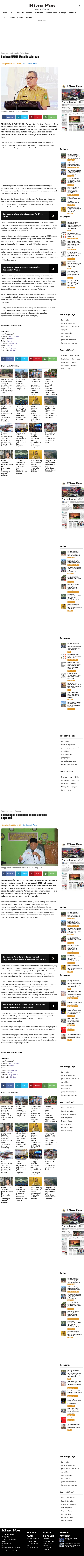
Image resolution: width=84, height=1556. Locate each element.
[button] (79, 6)
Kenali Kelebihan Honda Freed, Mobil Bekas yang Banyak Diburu (72, 1545)
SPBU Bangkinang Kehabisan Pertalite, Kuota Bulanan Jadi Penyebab (73, 274)
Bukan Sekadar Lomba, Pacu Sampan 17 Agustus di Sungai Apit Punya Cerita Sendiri (7, 439)
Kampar (70, 213)
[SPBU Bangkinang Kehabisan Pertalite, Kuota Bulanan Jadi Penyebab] (63, 273)
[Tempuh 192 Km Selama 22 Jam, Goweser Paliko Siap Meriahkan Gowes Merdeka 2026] (35, 373)
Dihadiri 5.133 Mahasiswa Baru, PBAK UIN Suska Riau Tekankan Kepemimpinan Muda (22, 412)
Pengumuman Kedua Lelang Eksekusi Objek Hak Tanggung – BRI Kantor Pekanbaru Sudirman (73, 244)
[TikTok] (9, 1551)
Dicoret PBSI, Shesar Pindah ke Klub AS (71, 1539)
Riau (69, 230)
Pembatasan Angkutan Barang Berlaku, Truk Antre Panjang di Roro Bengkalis (74, 283)
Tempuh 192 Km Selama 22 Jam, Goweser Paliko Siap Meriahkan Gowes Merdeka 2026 (36, 387)
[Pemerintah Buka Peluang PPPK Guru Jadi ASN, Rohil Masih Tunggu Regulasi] (21, 427)
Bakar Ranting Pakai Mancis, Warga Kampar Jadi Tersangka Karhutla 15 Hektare (36, 413)
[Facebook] (61, 144)
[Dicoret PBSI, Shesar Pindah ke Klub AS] (62, 1540)
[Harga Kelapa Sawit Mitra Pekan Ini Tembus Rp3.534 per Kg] (63, 235)
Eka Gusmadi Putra (30, 64)
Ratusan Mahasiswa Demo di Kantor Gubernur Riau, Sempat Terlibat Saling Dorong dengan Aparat (74, 225)
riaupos (11, 339)
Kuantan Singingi (73, 167)
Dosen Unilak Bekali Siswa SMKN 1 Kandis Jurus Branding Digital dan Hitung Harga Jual (7, 386)
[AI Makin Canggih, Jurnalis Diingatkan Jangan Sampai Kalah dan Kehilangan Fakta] (35, 427)
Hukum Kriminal (73, 195)
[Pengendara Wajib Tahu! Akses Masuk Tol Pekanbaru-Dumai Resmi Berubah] (50, 400)
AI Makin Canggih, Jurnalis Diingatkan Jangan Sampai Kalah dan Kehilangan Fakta (36, 440)
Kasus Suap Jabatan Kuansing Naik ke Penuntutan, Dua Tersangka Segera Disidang (6, 413)
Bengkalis (71, 287)
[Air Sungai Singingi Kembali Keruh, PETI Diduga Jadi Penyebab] (21, 373)
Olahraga (71, 176)
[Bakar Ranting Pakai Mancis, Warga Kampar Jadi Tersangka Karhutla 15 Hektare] (35, 400)
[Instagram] (64, 144)
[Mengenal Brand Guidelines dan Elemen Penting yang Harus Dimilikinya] (63, 254)
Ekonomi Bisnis (72, 238)
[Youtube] (71, 144)
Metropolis (14, 53)
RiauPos (13, 350)
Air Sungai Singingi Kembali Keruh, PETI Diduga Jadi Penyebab (21, 384)
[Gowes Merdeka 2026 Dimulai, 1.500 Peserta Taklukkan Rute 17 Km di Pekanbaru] (50, 373)
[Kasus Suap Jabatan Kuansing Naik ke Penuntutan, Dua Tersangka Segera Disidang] (6, 400)
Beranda (4, 53)
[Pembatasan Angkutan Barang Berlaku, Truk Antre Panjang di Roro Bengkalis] (63, 282)
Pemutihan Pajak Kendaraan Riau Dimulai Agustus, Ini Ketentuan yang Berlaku (74, 264)
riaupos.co (13, 343)
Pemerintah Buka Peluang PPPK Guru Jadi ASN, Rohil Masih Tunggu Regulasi (21, 439)
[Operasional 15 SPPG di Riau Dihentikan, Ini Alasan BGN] (50, 427)
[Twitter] (68, 144)
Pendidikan (71, 160)
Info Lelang (71, 249)
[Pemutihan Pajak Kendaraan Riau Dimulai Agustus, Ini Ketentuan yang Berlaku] (63, 263)
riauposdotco (13, 348)
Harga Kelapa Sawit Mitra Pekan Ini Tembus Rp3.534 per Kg (74, 235)
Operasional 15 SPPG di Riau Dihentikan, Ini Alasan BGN (50, 437)
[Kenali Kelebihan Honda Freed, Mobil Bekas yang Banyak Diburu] (62, 1545)
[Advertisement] (29, 167)
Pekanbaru (24, 53)
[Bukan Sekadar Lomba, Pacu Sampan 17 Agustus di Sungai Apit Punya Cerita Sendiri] (6, 427)
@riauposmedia (13, 336)
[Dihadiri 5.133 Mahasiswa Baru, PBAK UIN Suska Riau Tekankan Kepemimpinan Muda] (21, 400)
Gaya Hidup (71, 259)
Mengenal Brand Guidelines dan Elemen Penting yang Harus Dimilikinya (74, 254)
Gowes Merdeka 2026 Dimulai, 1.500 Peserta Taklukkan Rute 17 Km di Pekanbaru (74, 180)
